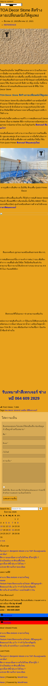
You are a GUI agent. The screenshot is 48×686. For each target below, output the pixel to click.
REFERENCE (10, 25)
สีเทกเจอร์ (32, 410)
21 (13, 530)
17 (1, 530)
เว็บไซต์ (6, 452)
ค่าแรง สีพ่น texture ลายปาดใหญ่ (14, 577)
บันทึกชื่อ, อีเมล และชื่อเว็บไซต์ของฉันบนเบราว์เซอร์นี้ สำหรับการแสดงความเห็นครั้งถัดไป (24, 491)
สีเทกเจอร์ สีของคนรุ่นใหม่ (28, 143)
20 (9, 530)
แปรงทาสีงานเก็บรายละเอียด (12, 567)
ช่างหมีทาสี (23, 410)
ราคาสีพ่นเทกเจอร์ (8, 207)
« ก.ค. (2, 541)
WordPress (22, 677)
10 (1, 526)
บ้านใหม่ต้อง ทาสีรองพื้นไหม (12, 561)
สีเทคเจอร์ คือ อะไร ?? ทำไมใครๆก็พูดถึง (18, 587)
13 (9, 526)
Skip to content (6, 1)
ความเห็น (7, 461)
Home (2, 580)
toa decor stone (12, 410)
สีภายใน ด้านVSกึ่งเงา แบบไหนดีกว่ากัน (17, 590)
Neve (2, 677)
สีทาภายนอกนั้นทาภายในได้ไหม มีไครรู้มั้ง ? (19, 557)
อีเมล (5, 443)
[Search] (40, 508)
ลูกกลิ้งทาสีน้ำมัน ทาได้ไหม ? (12, 564)
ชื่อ (4, 434)
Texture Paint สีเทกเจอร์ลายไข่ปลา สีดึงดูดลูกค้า (21, 584)
